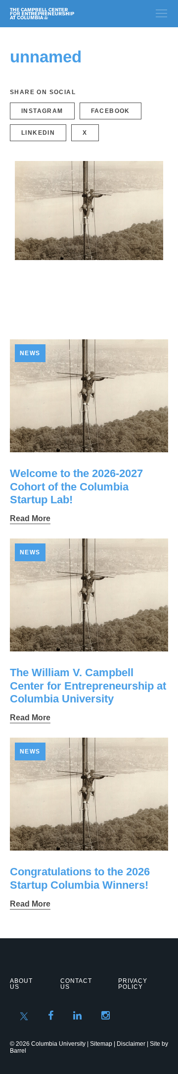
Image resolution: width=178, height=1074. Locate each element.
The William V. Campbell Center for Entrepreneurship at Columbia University (88, 685)
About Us (21, 984)
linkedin (38, 132)
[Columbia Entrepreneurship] (63, 13)
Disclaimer (131, 1043)
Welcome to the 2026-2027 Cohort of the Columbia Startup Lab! (76, 486)
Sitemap (101, 1043)
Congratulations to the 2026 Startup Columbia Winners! (80, 878)
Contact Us (76, 984)
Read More (30, 518)
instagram (42, 110)
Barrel (18, 1050)
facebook (110, 110)
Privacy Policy (132, 984)
